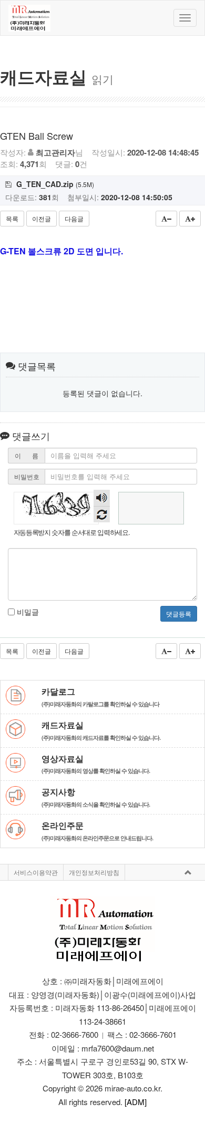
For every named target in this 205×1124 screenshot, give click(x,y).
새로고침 (102, 514)
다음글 (74, 218)
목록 (12, 218)
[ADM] (136, 1101)
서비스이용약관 (36, 872)
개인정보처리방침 (94, 872)
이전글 (41, 218)
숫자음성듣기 (102, 498)
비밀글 (27, 611)
